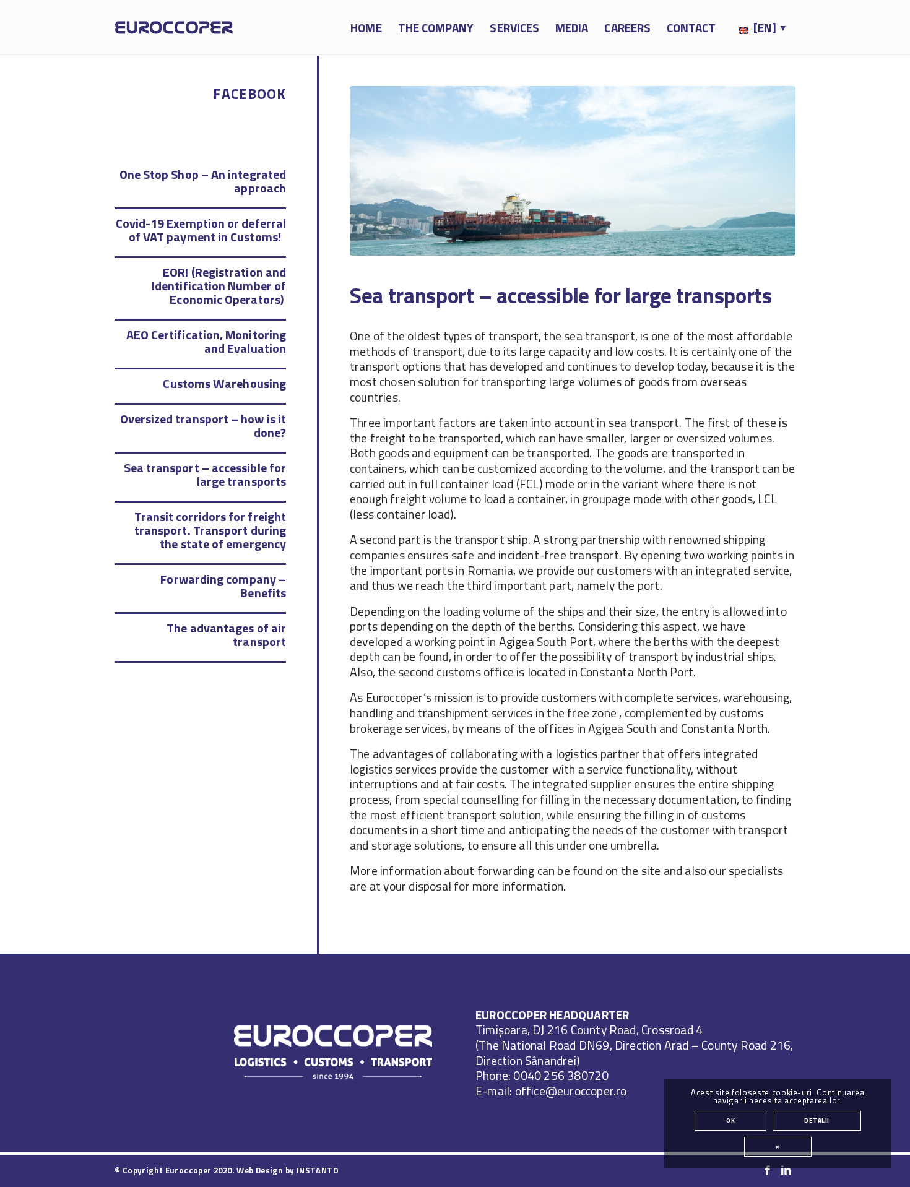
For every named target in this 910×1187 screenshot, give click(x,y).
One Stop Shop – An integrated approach (202, 181)
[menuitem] (365, 28)
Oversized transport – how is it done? (203, 425)
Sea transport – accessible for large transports (205, 474)
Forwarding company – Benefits (223, 585)
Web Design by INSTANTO (287, 1170)
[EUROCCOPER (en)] (174, 28)
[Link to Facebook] (767, 1170)
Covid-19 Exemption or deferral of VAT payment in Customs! (201, 230)
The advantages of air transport (226, 634)
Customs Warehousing (224, 383)
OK (730, 1120)
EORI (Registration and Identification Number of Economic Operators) (219, 285)
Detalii (817, 1120)
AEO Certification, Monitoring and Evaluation (206, 341)
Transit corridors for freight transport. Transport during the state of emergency (210, 530)
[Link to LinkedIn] (786, 1170)
